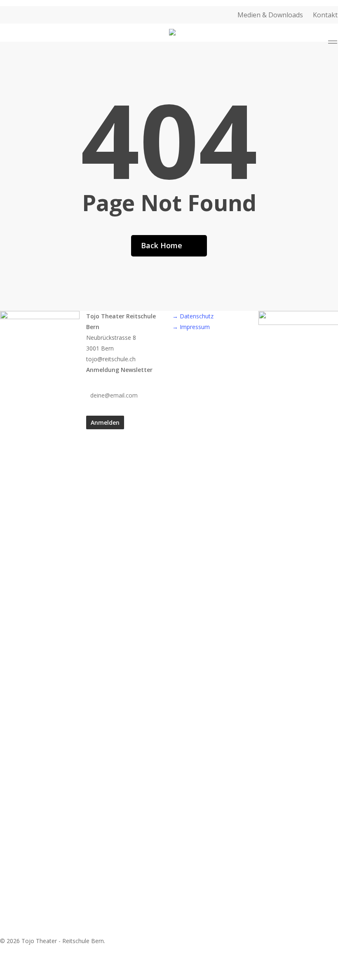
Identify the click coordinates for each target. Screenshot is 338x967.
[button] (333, 43)
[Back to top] (169, 961)
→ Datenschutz (193, 316)
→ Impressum (191, 327)
